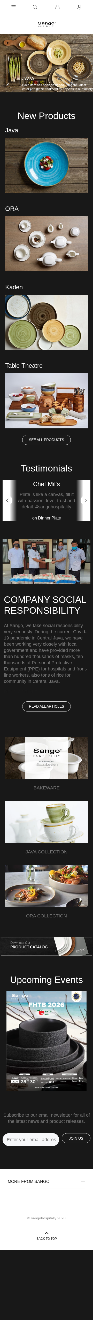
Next (85, 519)
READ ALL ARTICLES (46, 743)
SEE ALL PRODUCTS (46, 440)
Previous (7, 519)
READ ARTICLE (20, 728)
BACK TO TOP (46, 1275)
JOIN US (76, 1175)
